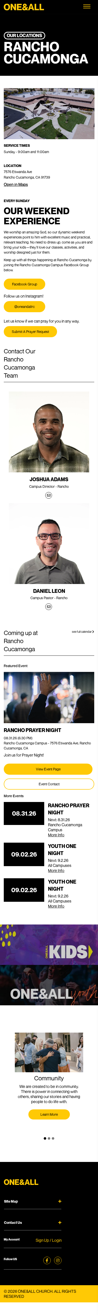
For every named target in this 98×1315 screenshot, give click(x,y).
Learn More (49, 1114)
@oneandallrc (24, 306)
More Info (56, 834)
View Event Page (48, 769)
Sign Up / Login (49, 1240)
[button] (45, 1138)
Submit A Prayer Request (30, 331)
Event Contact (49, 784)
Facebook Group (24, 284)
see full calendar (82, 632)
